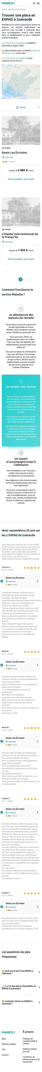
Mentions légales (9, 1044)
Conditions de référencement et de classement (31, 1059)
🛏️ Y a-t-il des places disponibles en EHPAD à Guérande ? (19, 987)
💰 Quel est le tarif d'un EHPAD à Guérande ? (17, 972)
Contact (5, 1055)
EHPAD (4, 9)
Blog (4, 1039)
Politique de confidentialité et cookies (30, 1041)
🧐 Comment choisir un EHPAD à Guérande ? (17, 1002)
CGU (3, 1049)
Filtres (23, 107)
